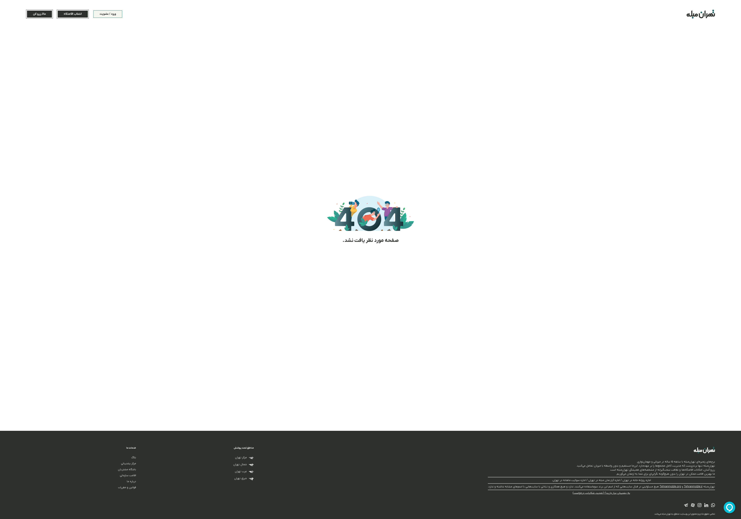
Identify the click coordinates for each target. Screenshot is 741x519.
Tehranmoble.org (670, 487)
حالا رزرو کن (39, 14)
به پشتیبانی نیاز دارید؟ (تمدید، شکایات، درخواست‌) (601, 493)
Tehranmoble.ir (693, 487)
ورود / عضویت (108, 14)
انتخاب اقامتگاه (73, 14)
